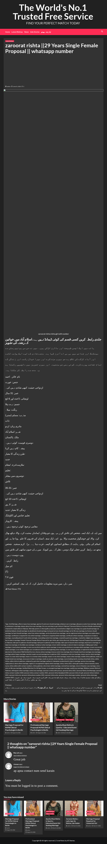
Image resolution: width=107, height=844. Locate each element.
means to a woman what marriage (36, 656)
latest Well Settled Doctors (26, 652)
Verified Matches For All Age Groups (34, 668)
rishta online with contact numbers (21, 666)
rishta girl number (78, 663)
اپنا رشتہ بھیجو (46, 32)
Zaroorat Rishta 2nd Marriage (86, 670)
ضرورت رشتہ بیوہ (25, 677)
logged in (28, 785)
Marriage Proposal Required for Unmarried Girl (93, 821)
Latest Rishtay (17, 32)
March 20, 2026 (67, 732)
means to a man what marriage (15, 656)
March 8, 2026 (76, 825)
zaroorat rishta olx (15, 675)
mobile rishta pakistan (88, 656)
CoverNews (60, 841)
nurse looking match (70, 659)
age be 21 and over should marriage (48, 624)
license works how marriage (60, 652)
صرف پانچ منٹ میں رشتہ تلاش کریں (52, 677)
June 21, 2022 (17, 86)
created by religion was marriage (88, 638)
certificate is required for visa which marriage (26, 635)
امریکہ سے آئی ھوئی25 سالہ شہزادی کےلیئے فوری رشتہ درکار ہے (29, 687)
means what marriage (73, 656)
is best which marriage (59, 645)
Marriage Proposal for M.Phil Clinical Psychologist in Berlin (14, 727)
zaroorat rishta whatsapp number (69, 675)
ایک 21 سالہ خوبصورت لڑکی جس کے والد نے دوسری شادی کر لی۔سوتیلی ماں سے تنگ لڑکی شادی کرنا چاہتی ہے (79, 687)
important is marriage (91, 642)
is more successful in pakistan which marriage (41, 647)
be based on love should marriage (58, 631)
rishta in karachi (89, 663)
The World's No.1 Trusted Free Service (53, 11)
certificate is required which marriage (53, 635)
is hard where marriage (18, 647)
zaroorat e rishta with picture (52, 670)
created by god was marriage (68, 638)
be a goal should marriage (88, 629)
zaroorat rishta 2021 (69, 670)
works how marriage (35, 670)
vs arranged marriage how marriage (58, 668)
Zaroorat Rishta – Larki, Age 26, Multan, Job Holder (73, 821)
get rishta (53, 640)
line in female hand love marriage (80, 652)
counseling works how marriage (48, 638)
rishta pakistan (38, 666)
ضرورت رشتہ (36, 677)
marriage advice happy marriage (15, 654)
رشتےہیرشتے (68, 677)
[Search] (102, 31)
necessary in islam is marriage (32, 659)
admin (9, 86)
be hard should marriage (19, 633)
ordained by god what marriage (36, 661)
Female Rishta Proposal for (40, 640)
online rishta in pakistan (17, 661)
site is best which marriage (52, 666)
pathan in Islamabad (52, 661)
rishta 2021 (68, 663)
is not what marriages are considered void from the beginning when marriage (40, 649)
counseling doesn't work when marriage (24, 638)
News (26, 32)
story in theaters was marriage (86, 666)
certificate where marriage (74, 635)
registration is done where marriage (16, 663)
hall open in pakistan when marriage (49, 642)
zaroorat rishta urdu (51, 675)
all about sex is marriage (68, 624)
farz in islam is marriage (12, 640)
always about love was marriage (31, 626)
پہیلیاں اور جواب (96, 677)
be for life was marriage (77, 631)
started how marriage (68, 666)
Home (7, 32)
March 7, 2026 (97, 825)
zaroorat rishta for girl (76, 673)
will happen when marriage (20, 670)
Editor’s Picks (69, 719)
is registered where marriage (90, 649)
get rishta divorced (63, 640)
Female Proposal (26, 640)
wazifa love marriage (76, 668)
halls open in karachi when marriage (72, 642)
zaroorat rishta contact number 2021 (36, 673)
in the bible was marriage (26, 645)
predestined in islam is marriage (70, 661)
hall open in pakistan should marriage (25, 642)
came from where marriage (36, 633)
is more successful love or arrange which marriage (73, 647)
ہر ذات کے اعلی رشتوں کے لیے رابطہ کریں (18, 680)
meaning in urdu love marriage (70, 654)
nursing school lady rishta (86, 659)
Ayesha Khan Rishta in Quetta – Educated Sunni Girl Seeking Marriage (66, 727)
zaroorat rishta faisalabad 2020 (59, 673)
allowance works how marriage (86, 624)
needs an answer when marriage (52, 659)
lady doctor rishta (11, 652)
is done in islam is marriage (75, 645)
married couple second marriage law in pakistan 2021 (43, 654)
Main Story (90, 811)
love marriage (96, 652)
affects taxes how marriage (27, 624)
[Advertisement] (53, 69)
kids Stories (34, 32)
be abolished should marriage (37, 631)
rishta (62, 663)
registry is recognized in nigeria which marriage (44, 663)
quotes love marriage (88, 661)
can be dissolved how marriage (55, 633)
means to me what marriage (57, 656)
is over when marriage (73, 649)
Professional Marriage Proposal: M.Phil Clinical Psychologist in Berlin (40, 727)
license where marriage (43, 652)
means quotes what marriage (90, 654)
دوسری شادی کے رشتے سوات (81, 677)
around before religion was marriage (68, 629)
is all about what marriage (43, 645)
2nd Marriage (13, 624)
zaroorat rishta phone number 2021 (33, 675)
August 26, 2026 (16, 732)
